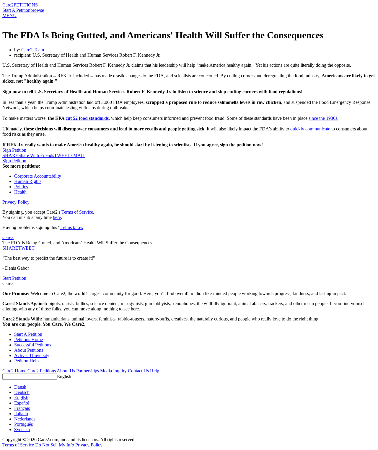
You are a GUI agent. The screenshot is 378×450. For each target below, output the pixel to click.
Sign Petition (14, 150)
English (64, 376)
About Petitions (28, 350)
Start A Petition (16, 10)
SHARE (10, 248)
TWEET (62, 155)
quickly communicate (310, 128)
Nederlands (24, 418)
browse (37, 10)
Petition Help (26, 360)
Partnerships (87, 370)
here (57, 217)
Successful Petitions (32, 344)
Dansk (20, 387)
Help (154, 370)
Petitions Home (28, 339)
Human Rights (27, 181)
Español (21, 402)
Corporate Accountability (37, 176)
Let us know (71, 227)
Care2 (8, 4)
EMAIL (77, 155)
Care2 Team (32, 49)
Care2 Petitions (41, 370)
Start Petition (14, 278)
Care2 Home (14, 370)
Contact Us (138, 370)
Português (23, 424)
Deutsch (22, 392)
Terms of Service (77, 212)
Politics (21, 186)
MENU (9, 15)
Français (22, 408)
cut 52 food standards (87, 118)
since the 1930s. (323, 118)
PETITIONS (26, 4)
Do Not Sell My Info (54, 444)
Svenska (22, 429)
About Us (66, 370)
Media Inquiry (113, 370)
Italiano (21, 413)
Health (20, 191)
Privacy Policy (16, 201)
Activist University (31, 355)
